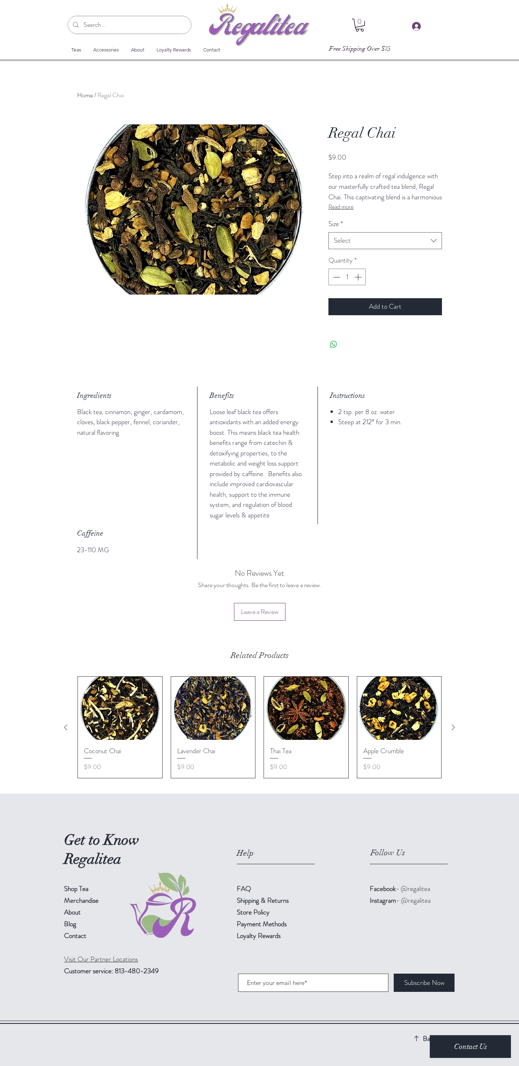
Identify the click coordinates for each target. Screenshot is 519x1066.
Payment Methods (262, 924)
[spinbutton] (347, 277)
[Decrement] (336, 277)
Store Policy (253, 912)
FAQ (244, 888)
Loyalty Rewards (259, 935)
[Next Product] (453, 727)
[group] (259, 727)
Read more (341, 207)
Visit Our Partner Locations (101, 959)
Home (85, 95)
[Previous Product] (66, 727)
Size (335, 224)
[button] (359, 25)
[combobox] (385, 240)
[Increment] (359, 277)
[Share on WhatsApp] (334, 344)
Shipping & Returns (263, 900)
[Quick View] (120, 708)
